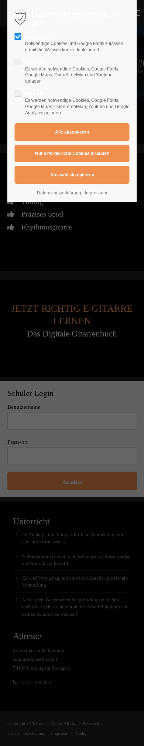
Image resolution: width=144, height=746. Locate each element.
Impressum (96, 193)
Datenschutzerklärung (59, 193)
